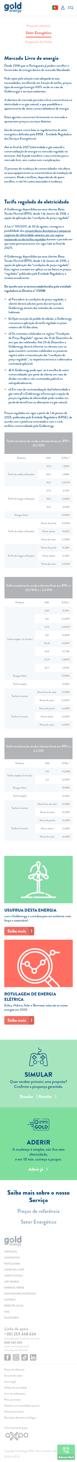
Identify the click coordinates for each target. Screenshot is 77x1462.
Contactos (12, 1258)
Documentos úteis (13, 1376)
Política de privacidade (15, 1388)
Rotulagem (12, 1264)
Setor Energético (38, 1222)
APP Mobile (11, 1282)
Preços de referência (38, 26)
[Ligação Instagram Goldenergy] (16, 1358)
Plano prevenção (12, 1400)
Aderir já (35, 1169)
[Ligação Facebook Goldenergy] (7, 1358)
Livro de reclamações (14, 1394)
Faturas (10, 1300)
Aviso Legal (10, 1382)
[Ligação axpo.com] (38, 1436)
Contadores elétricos (20, 1294)
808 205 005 (13, 1342)
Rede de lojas (13, 1306)
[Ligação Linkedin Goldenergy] (33, 1358)
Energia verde (14, 1288)
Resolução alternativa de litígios (20, 1418)
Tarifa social (13, 1276)
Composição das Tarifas (38, 42)
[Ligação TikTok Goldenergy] (24, 1358)
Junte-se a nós (14, 1270)
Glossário (11, 1318)
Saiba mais (16, 931)
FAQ (7, 1312)
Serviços (10, 1252)
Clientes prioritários (14, 1412)
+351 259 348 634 (20, 1334)
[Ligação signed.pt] (38, 1457)
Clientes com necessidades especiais (22, 1406)
